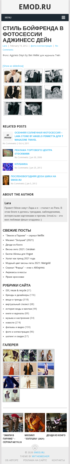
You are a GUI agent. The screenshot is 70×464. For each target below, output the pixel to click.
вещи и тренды (14, 299)
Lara (5, 46)
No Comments (9, 143)
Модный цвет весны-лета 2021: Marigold (28, 263)
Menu (8, 17)
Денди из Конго (14, 244)
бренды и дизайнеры (17, 295)
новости (10, 322)
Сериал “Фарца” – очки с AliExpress (25, 267)
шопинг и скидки (15, 336)
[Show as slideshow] (13, 66)
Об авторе (11, 460)
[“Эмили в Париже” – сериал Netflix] (13, 422)
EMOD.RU (35, 7)
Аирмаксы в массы (16, 272)
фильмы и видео (15, 327)
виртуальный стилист (17, 304)
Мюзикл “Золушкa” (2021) (20, 240)
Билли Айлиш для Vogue (19, 253)
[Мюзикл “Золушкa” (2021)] (35, 422)
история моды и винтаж (19, 308)
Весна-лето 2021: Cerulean (20, 249)
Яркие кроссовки (15, 276)
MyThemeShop (40, 456)
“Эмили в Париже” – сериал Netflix (25, 235)
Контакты (58, 460)
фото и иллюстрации (41, 46)
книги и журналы (15, 313)
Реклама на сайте (35, 460)
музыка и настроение (17, 318)
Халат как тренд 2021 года (20, 258)
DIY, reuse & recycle (16, 290)
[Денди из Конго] (56, 422)
